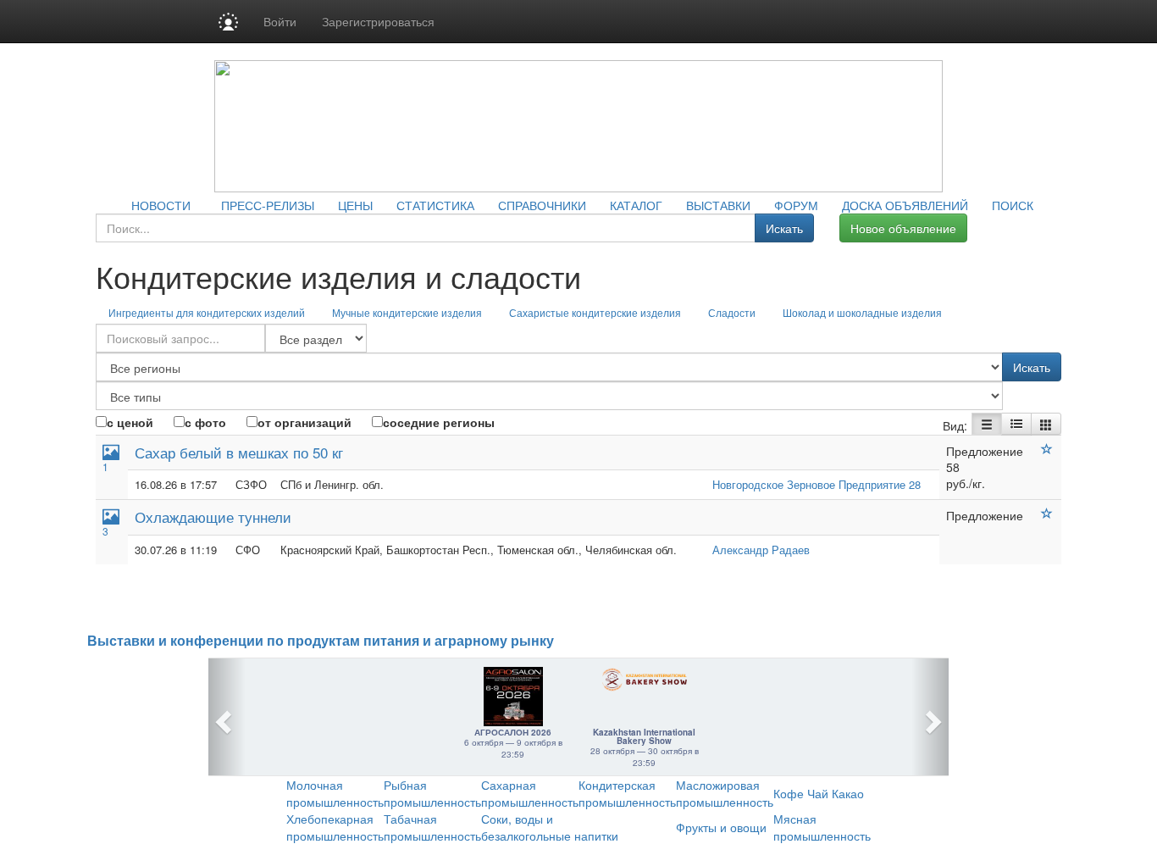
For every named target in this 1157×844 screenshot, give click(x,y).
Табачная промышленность (432, 827)
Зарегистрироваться (378, 21)
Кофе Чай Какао (818, 793)
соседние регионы (439, 422)
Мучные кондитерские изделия (407, 312)
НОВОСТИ (161, 205)
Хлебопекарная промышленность (335, 827)
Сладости (732, 312)
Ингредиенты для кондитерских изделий (206, 312)
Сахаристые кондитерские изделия (595, 312)
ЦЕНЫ (355, 205)
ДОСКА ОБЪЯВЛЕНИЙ (905, 205)
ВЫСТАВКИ (718, 205)
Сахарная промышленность (529, 793)
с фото (205, 422)
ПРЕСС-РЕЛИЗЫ (267, 205)
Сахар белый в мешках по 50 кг (239, 452)
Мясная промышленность (822, 827)
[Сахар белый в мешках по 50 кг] (1047, 449)
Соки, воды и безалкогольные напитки (549, 827)
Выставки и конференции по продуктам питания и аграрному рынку (320, 641)
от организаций (304, 422)
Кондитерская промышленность (627, 793)
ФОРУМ (796, 205)
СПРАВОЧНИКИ (542, 205)
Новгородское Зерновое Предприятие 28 (816, 484)
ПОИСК (1012, 205)
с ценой (130, 422)
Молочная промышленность (335, 793)
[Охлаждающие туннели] (1047, 513)
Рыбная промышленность (432, 793)
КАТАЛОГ (636, 205)
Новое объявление (903, 227)
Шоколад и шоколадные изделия (862, 312)
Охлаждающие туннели (213, 516)
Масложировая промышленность (724, 793)
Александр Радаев (761, 549)
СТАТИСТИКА (435, 205)
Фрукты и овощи (721, 827)
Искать (784, 227)
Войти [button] (279, 21)
